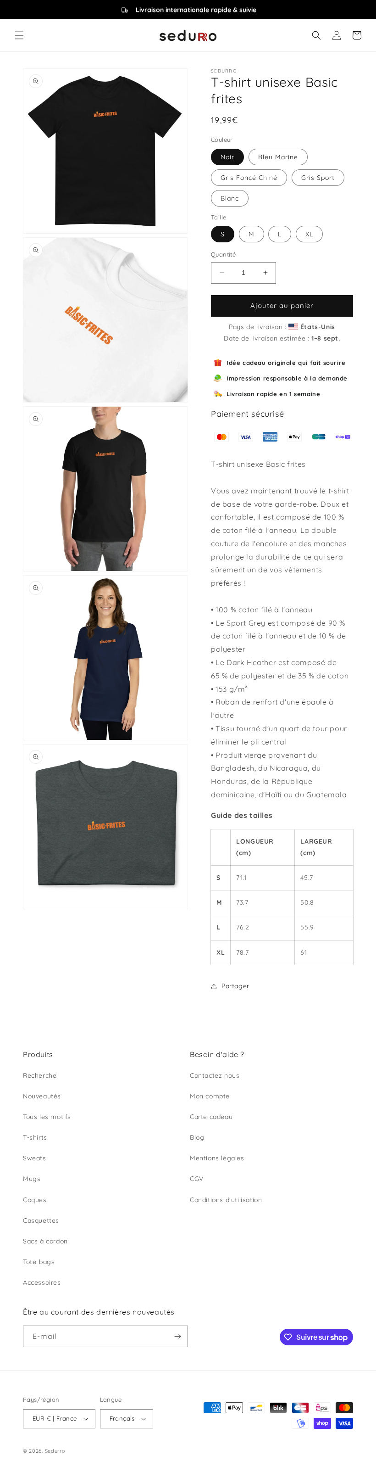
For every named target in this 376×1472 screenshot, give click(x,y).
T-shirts (35, 1137)
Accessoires (42, 1282)
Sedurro (55, 1451)
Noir (227, 157)
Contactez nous (214, 1075)
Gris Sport (318, 178)
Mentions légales (217, 1158)
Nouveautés (42, 1096)
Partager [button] (235, 986)
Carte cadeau (211, 1117)
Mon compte (210, 1096)
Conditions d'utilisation (226, 1200)
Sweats (34, 1158)
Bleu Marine (278, 157)
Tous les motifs (47, 1117)
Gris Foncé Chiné (249, 178)
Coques (35, 1200)
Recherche (39, 1075)
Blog (197, 1137)
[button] (19, 35)
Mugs (31, 1179)
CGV (197, 1179)
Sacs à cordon (45, 1241)
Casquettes (41, 1220)
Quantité (223, 254)
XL (309, 234)
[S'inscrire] (177, 1336)
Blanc (230, 198)
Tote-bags (39, 1262)
